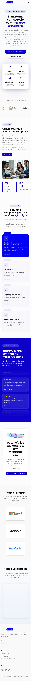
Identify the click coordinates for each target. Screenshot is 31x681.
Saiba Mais (7, 154)
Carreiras (3, 646)
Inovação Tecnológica (7, 653)
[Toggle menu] (28, 2)
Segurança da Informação (8, 658)
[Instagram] (9, 670)
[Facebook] (6, 669)
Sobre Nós (4, 643)
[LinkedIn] (2, 669)
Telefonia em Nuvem (6, 661)
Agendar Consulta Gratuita (14, 52)
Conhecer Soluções (15, 56)
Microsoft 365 (4, 656)
